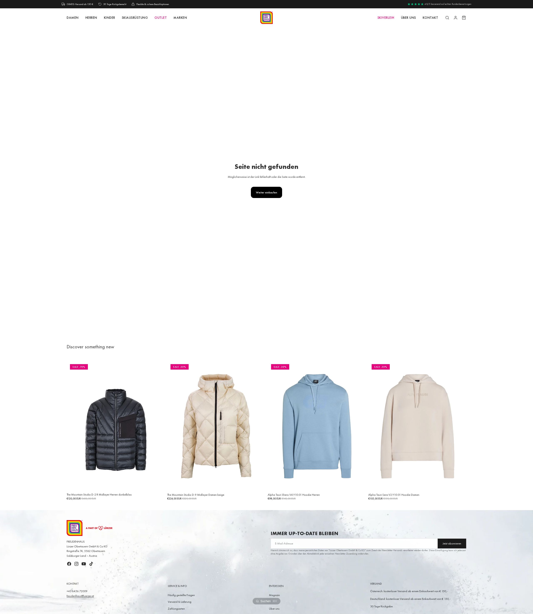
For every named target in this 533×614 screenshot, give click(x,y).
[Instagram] (76, 563)
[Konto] (455, 17)
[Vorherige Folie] (73, 426)
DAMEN (73, 17)
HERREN (91, 17)
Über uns (408, 17)
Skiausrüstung (135, 17)
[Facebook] (69, 563)
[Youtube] (83, 563)
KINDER (109, 17)
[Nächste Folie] (158, 426)
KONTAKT (430, 17)
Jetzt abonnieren (452, 543)
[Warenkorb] (463, 17)
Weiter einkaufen (266, 192)
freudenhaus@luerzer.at (80, 596)
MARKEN (180, 17)
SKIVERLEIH (385, 17)
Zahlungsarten (176, 608)
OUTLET (160, 17)
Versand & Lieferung (179, 602)
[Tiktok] (91, 563)
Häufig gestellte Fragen (181, 595)
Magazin (274, 595)
